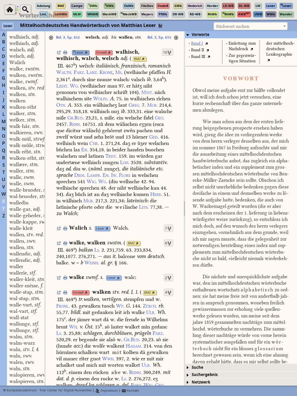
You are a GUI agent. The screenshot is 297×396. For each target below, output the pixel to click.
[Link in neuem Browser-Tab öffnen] (86, 52)
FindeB (101, 52)
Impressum (109, 390)
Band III (198, 56)
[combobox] (250, 26)
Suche (197, 367)
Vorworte (200, 34)
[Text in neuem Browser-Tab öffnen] (206, 43)
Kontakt (132, 390)
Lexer (78, 52)
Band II (197, 50)
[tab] (241, 34)
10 (165, 52)
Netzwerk (201, 382)
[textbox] (250, 26)
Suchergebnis (205, 374)
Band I (197, 43)
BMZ (137, 59)
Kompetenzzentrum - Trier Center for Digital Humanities (49, 390)
